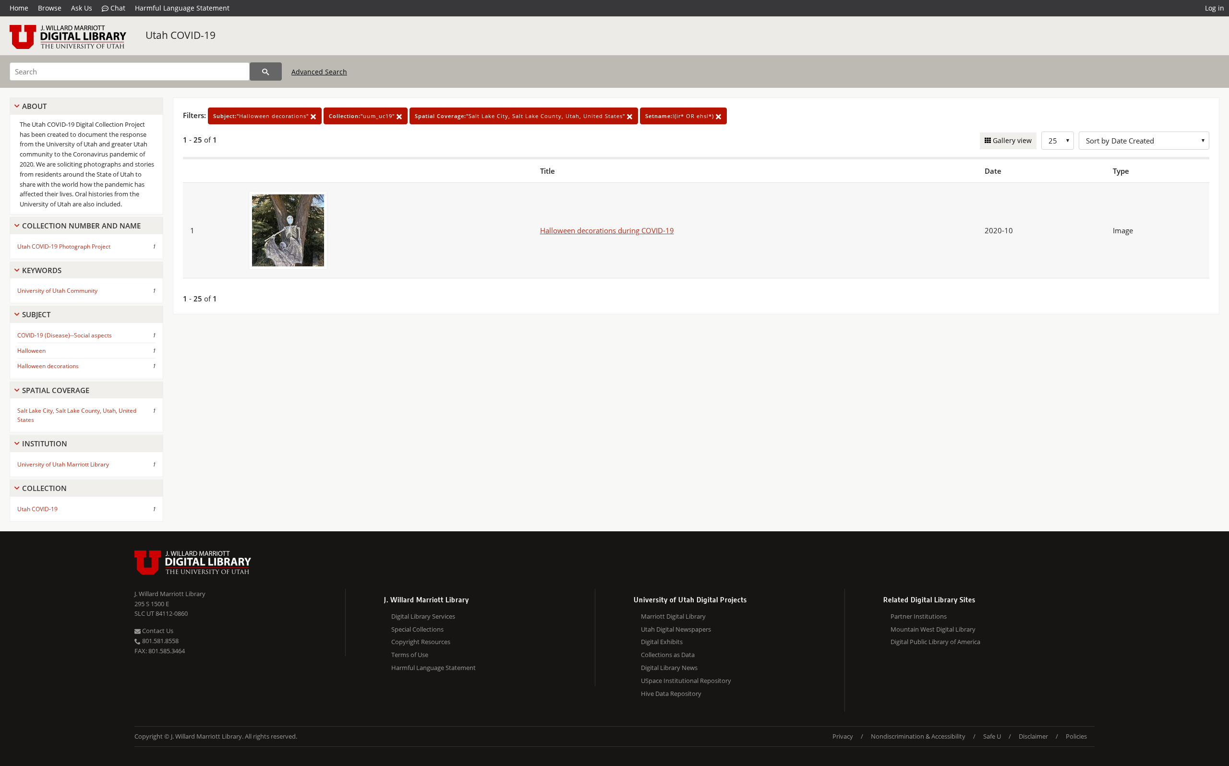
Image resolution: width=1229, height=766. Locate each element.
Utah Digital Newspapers (676, 629)
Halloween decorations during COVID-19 (607, 230)
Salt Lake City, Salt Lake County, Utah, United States (76, 415)
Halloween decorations (48, 366)
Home (19, 7)
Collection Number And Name (81, 225)
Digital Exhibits (662, 641)
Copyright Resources (420, 641)
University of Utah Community (57, 291)
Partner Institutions (919, 616)
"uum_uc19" (363, 116)
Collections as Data (668, 654)
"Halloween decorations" (262, 116)
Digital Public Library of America (935, 641)
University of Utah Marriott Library (63, 464)
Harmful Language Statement (182, 7)
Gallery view (1011, 140)
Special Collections (417, 629)
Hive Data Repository (671, 693)
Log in (1214, 7)
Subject (36, 314)
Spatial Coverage (55, 390)
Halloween (31, 351)
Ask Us (81, 7)
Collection (44, 488)
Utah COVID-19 (180, 35)
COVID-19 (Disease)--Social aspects (64, 335)
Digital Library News (669, 667)
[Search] (266, 71)
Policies (1076, 736)
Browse (49, 7)
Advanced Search (319, 71)
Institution (44, 443)
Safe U (992, 736)
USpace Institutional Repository (686, 680)
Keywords (41, 270)
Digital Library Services (423, 616)
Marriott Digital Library (673, 616)
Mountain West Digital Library (933, 629)
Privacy (842, 736)
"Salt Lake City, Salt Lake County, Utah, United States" (521, 116)
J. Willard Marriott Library (169, 593)
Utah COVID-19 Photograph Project (63, 246)
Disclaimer (1033, 736)
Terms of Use (409, 654)
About (34, 106)
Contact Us (157, 630)
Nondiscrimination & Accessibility (918, 736)
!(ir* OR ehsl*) (680, 116)
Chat (116, 7)
